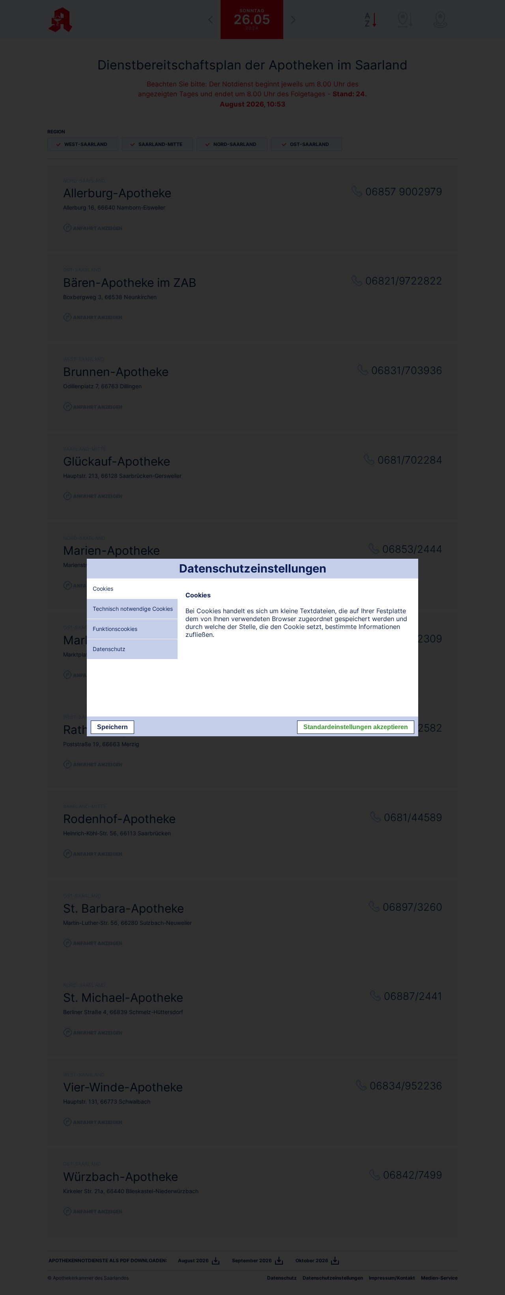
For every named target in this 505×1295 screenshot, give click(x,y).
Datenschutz (109, 649)
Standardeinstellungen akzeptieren (355, 727)
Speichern (112, 727)
